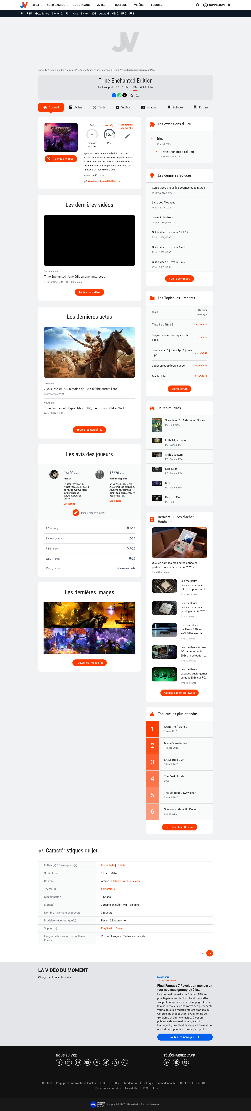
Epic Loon (171, 468)
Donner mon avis (126, 568)
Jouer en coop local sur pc (168, 365)
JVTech (102, 5)
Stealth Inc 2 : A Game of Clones (185, 420)
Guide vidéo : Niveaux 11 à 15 (170, 232)
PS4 (67, 13)
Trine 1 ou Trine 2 (162, 324)
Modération (131, 1083)
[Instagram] (78, 1062)
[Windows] (185, 1062)
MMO (115, 13)
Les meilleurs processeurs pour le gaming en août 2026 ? (193, 607)
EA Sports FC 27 (174, 759)
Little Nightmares (176, 440)
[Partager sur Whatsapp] (119, 95)
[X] (68, 1062)
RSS (145, 1088)
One (75, 13)
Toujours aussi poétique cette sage (170, 337)
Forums (156, 5)
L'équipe (61, 1083)
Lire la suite (69, 504)
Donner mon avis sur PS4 (127, 126)
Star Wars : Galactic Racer (180, 809)
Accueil (42, 70)
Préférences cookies (108, 1088)
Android (104, 13)
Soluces (178, 107)
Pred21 (67, 478)
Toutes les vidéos (89, 292)
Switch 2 (57, 13)
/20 (133, 528)
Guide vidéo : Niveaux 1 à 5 (168, 262)
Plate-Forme (119, 881)
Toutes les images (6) (89, 662)
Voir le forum (179, 388)
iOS (94, 13)
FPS (131, 13)
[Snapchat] (124, 1062)
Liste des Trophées (163, 202)
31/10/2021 (201, 353)
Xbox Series (42, 13)
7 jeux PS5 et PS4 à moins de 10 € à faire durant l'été (80, 389)
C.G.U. (104, 1083)
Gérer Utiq (201, 1083)
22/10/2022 (201, 337)
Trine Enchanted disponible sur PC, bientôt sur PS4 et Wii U (84, 408)
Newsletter (132, 1088)
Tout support (105, 87)
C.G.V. (116, 1083)
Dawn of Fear (173, 497)
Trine (160, 138)
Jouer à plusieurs (162, 217)
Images (151, 107)
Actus (78, 107)
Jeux (36, 5)
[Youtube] (87, 1062)
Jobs (155, 1088)
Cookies (185, 1083)
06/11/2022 (201, 324)
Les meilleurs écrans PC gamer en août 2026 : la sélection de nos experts (194, 652)
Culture (121, 5)
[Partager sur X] (124, 95)
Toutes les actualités (89, 429)
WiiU (143, 87)
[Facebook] (59, 1062)
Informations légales (83, 1083)
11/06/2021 (201, 376)
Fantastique (108, 889)
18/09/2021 (201, 365)
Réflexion (134, 881)
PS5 (29, 13)
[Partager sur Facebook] (114, 95)
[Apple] (176, 1062)
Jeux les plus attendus (179, 827)
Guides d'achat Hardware (179, 692)
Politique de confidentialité (159, 1083)
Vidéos (139, 5)
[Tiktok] (106, 1062)
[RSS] (96, 1062)
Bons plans (81, 5)
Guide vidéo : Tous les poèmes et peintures (178, 187)
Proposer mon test (92, 145)
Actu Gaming (56, 5)
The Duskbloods (174, 776)
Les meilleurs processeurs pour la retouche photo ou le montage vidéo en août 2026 (193, 585)
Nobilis (121, 865)
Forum (203, 107)
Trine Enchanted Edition (107, 70)
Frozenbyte (108, 865)
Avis (107, 125)
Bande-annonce (64, 158)
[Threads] (115, 1062)
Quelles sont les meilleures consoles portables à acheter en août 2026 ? (175, 565)
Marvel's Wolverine (175, 743)
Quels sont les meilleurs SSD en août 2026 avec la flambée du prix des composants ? (193, 629)
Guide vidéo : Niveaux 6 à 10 (169, 247)
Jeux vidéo (58, 70)
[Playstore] (167, 1062)
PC (22, 13)
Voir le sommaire (179, 278)
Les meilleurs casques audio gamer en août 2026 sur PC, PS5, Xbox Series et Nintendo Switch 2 (194, 674)
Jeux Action (87, 70)
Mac (151, 87)
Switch (85, 13)
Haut (202, 953)
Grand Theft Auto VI (176, 726)
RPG (123, 13)
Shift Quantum (174, 454)
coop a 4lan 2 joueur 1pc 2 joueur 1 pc (172, 353)
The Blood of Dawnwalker (180, 792)
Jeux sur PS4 (73, 70)
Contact (47, 1083)
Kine (168, 483)
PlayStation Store (111, 928)
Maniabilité (159, 376)
